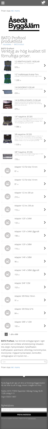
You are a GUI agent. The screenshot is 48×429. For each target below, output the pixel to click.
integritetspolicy (32, 418)
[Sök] (45, 361)
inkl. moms (15, 11)
